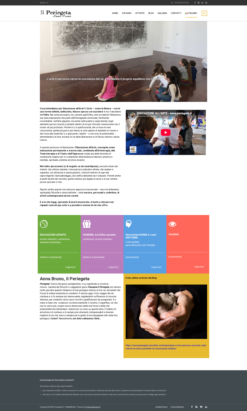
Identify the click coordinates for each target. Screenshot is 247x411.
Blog (151, 13)
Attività (139, 13)
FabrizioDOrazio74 (93, 407)
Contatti (176, 13)
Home (115, 13)
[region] (123, 60)
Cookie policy (161, 407)
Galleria (162, 13)
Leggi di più (70, 267)
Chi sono (126, 13)
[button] (44, 60)
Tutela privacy (177, 407)
